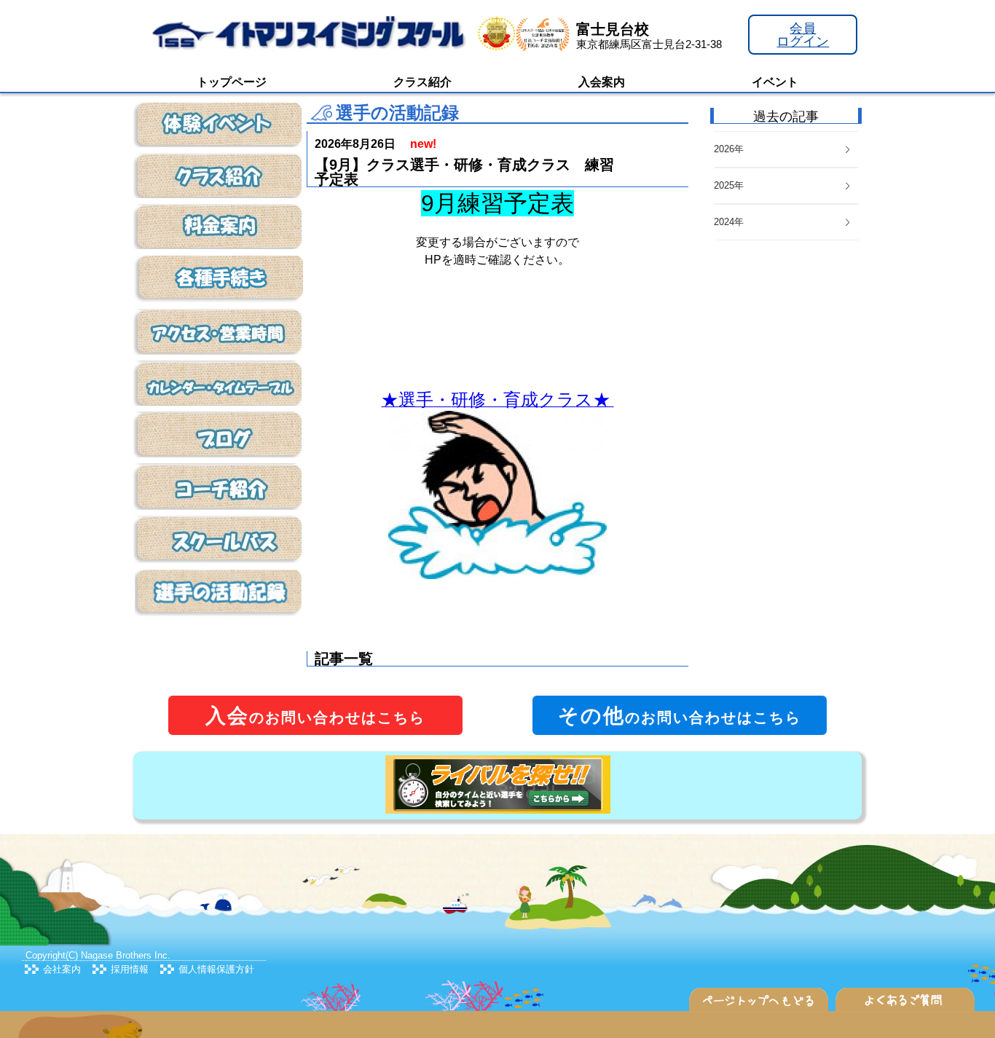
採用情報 (130, 969)
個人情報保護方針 (216, 969)
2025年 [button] (729, 185)
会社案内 (62, 969)
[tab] (786, 222)
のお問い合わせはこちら (315, 715)
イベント (775, 82)
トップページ (232, 82)
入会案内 (601, 82)
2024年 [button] (729, 221)
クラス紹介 (422, 82)
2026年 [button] (729, 148)
